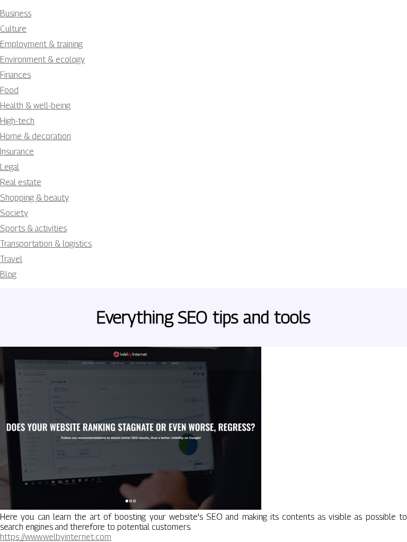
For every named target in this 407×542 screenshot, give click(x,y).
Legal (9, 167)
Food (9, 90)
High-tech (17, 121)
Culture (13, 29)
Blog (8, 274)
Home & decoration (35, 136)
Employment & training (41, 44)
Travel (11, 259)
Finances (15, 75)
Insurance (17, 152)
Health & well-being (35, 106)
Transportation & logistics (46, 244)
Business (15, 13)
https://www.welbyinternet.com (55, 537)
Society (14, 213)
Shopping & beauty (34, 198)
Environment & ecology (42, 60)
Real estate (20, 182)
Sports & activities (33, 228)
